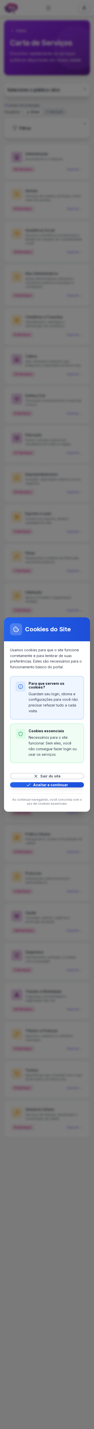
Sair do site (50, 776)
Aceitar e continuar (50, 785)
